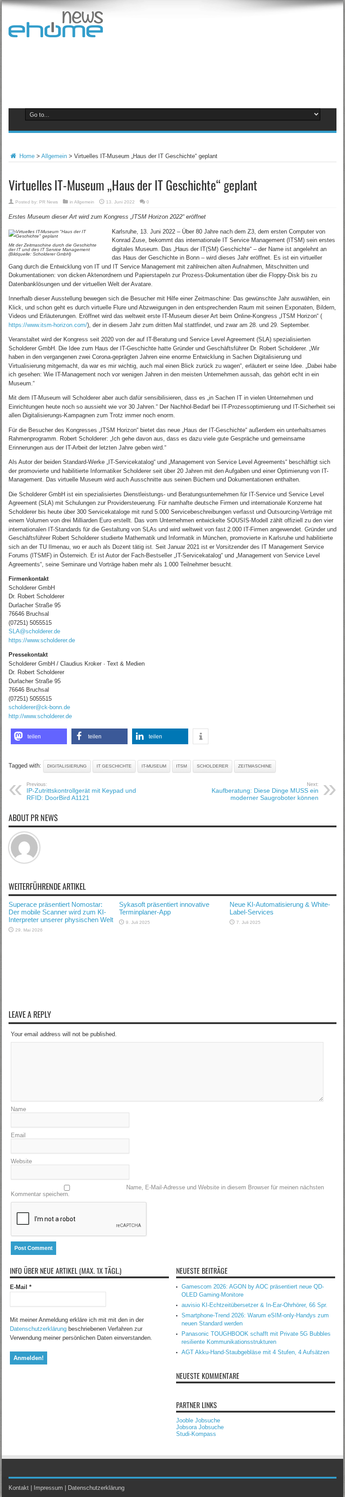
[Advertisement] (172, 71)
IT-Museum (154, 766)
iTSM (181, 766)
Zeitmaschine (255, 766)
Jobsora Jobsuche (200, 1427)
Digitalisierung (67, 766)
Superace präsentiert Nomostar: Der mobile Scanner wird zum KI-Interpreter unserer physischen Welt (61, 912)
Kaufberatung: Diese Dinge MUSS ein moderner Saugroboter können (265, 791)
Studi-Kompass (196, 1434)
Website (21, 1161)
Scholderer (212, 766)
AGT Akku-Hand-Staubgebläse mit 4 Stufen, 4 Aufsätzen (255, 1352)
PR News (48, 201)
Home (26, 156)
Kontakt (19, 1487)
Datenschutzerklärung (38, 1328)
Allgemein (54, 156)
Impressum (48, 1487)
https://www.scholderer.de (42, 640)
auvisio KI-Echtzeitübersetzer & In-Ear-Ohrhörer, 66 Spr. (254, 1305)
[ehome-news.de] (56, 30)
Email (18, 1135)
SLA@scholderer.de (34, 631)
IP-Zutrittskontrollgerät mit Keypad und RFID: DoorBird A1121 (81, 791)
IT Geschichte (114, 766)
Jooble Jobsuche (198, 1420)
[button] (39, 736)
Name (18, 1109)
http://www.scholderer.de (40, 716)
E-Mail (20, 1287)
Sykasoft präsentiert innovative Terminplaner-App (164, 908)
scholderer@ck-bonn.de (39, 707)
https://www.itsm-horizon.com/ (48, 325)
